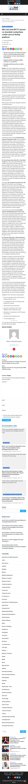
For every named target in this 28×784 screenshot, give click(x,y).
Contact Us (17, 773)
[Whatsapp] (16, 49)
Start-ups (4, 695)
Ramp (3, 683)
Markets (4, 650)
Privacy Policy (8, 774)
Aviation (4, 566)
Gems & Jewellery (7, 626)
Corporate (5, 590)
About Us (6, 773)
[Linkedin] (11, 49)
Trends (4, 713)
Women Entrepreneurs (8, 722)
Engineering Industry (7, 611)
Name (3, 400)
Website (4, 410)
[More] (21, 49)
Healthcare (5, 629)
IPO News (4, 641)
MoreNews (20, 780)
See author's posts (14, 345)
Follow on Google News (17, 774)
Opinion (4, 668)
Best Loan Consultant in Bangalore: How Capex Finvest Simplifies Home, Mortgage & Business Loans (13, 447)
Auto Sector (5, 563)
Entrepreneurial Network (8, 614)
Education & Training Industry (8, 494)
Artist (3, 560)
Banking (3, 26)
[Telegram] (18, 49)
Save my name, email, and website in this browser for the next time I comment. (12, 416)
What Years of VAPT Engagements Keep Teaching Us (5, 740)
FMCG (3, 623)
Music (3, 662)
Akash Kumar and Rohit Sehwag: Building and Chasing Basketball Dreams (5, 757)
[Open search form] (25, 14)
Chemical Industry (7, 584)
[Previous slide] (23, 737)
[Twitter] (6, 49)
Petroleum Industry (7, 671)
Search (4, 507)
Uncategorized (6, 719)
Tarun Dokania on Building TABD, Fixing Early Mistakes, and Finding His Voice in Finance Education (13, 499)
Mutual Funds (5, 665)
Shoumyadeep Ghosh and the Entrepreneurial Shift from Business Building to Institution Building (14, 546)
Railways (4, 680)
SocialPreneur (6, 689)
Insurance (4, 635)
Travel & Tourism (6, 710)
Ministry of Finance (7, 653)
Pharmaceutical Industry (8, 674)
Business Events (6, 581)
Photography (5, 677)
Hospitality (5, 632)
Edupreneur (5, 605)
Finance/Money (9, 26)
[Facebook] (3, 49)
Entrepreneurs (6, 617)
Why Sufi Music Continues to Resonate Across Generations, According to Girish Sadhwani (12, 534)
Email (3, 405)
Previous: (14, 361)
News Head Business (8, 40)
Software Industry (7, 692)
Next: (14, 367)
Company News (6, 587)
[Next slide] (25, 737)
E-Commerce (5, 596)
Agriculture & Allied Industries (10, 557)
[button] (2, 14)
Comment (4, 381)
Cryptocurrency (6, 593)
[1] (11, 100)
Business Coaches (7, 578)
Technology (5, 698)
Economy (4, 599)
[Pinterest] (13, 49)
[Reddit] (8, 49)
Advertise (11, 773)
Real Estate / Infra (7, 686)
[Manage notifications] (25, 781)
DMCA (21, 773)
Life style (4, 647)
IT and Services (6, 644)
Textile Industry (6, 701)
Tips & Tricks (5, 704)
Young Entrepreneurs (7, 725)
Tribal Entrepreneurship (8, 716)
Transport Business (7, 707)
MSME (3, 659)
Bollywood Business (7, 575)
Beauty (4, 572)
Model (3, 656)
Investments (5, 638)
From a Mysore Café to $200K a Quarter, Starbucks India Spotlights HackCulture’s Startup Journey (13, 527)
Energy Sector (6, 608)
